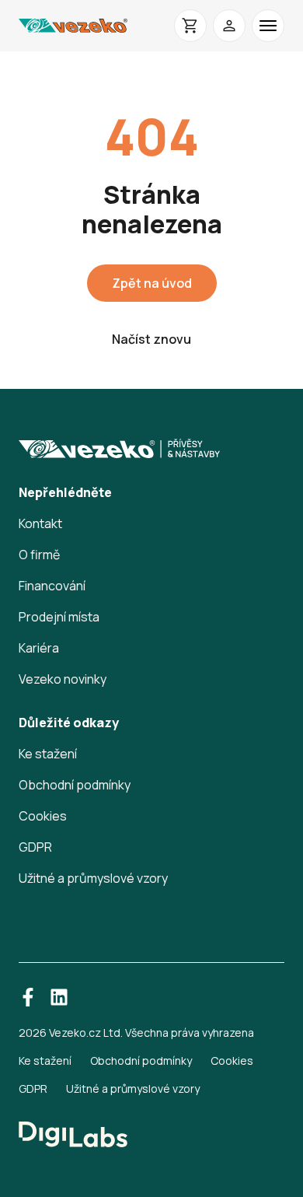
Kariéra (39, 647)
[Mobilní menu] (268, 25)
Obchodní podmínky (75, 784)
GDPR (35, 847)
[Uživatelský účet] (229, 25)
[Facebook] (28, 997)
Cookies (43, 815)
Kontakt (40, 523)
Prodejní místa (59, 616)
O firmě (39, 554)
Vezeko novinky (62, 679)
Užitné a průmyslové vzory (93, 878)
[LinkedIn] (59, 997)
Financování (52, 585)
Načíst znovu (151, 339)
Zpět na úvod (152, 283)
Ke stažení (48, 753)
